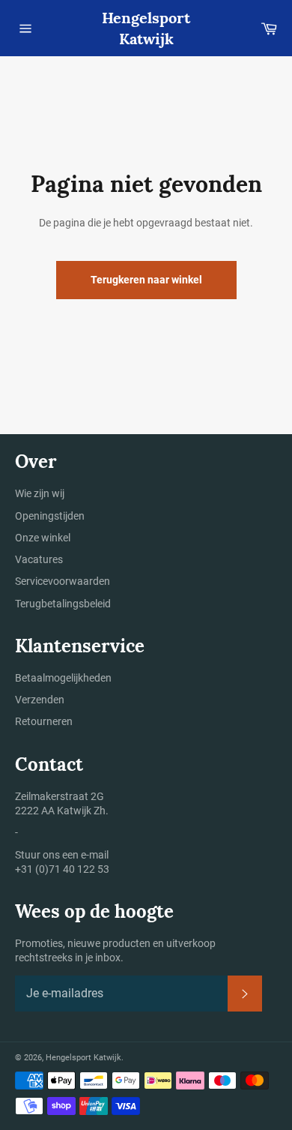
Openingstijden (50, 516)
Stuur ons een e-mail (62, 855)
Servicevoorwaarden (62, 581)
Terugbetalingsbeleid (63, 604)
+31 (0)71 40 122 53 (62, 869)
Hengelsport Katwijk (146, 28)
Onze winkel (42, 538)
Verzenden (39, 700)
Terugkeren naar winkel (146, 280)
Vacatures (39, 559)
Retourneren (44, 721)
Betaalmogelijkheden (63, 678)
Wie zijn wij (39, 493)
